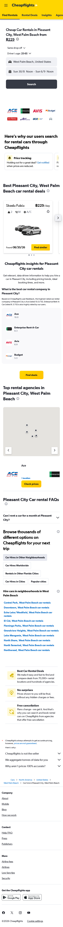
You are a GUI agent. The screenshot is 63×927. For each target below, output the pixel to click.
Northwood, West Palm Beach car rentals (27, 650)
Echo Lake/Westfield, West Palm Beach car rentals (28, 614)
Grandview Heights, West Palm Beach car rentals (31, 630)
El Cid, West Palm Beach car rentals (23, 620)
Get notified (43, 162)
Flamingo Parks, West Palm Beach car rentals (29, 625)
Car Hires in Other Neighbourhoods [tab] (25, 557)
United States (42, 780)
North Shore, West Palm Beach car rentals (27, 640)
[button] (6, 5)
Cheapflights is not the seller (22, 753)
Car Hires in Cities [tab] (15, 581)
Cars (13, 780)
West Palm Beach (11, 783)
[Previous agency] (8, 450)
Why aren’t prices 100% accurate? (25, 766)
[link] (31, 375)
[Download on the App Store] (32, 897)
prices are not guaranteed (25, 743)
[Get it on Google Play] (11, 897)
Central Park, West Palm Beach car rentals (27, 602)
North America (25, 780)
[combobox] (16, 48)
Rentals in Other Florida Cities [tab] (21, 573)
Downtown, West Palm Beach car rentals (26, 607)
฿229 (10, 39)
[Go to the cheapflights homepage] (25, 5)
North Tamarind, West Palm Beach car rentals (29, 645)
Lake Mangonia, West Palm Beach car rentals (29, 635)
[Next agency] (54, 450)
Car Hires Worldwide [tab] (17, 565)
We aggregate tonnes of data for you (26, 760)
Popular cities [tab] (38, 581)
